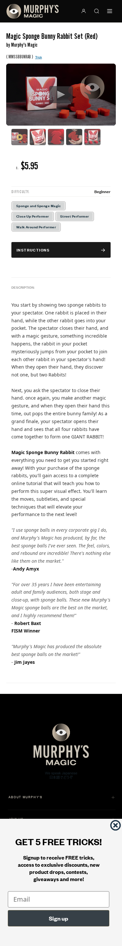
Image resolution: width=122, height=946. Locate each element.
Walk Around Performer (36, 227)
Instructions (33, 250)
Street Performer (74, 216)
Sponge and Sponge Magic (38, 205)
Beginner (102, 191)
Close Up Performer (32, 216)
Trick (38, 57)
